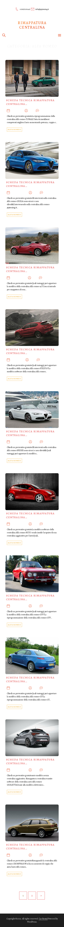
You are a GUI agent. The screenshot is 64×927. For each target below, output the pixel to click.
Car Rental (43, 918)
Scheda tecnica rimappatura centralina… (30, 102)
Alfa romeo (14, 129)
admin (32, 111)
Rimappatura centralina (32, 25)
